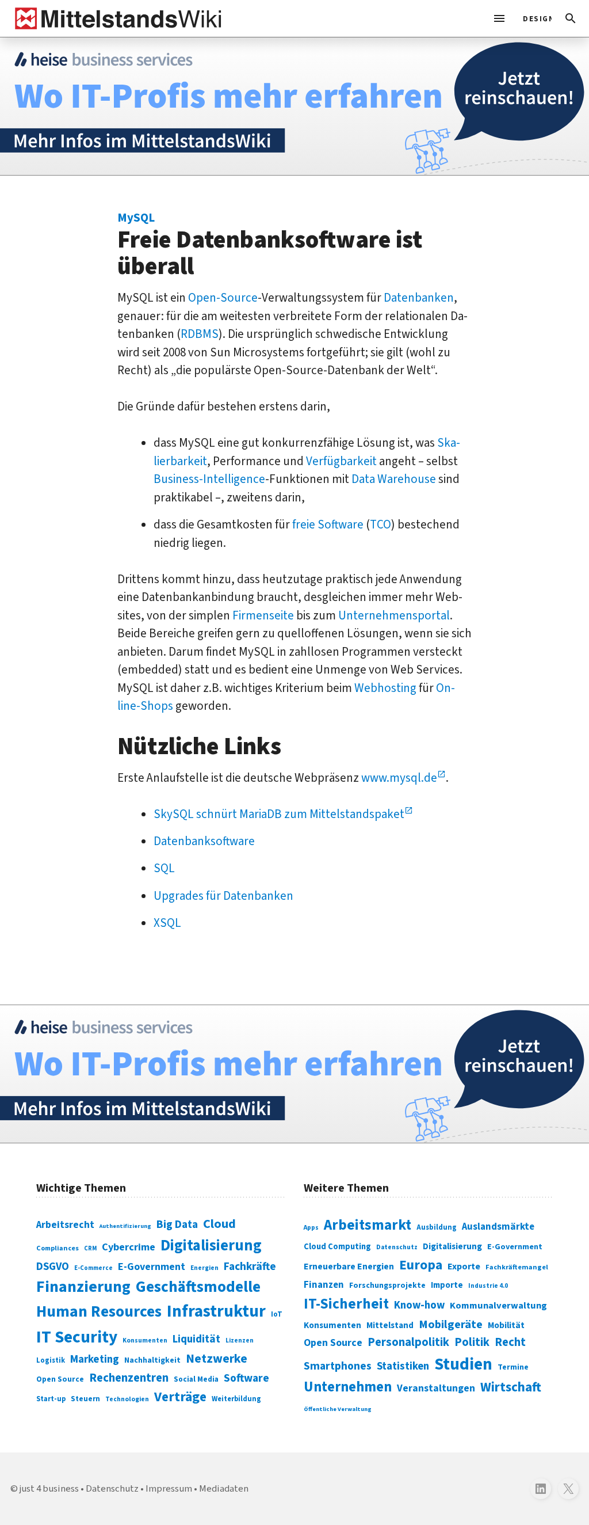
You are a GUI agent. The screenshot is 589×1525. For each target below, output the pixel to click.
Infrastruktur (216, 1311)
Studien (463, 1364)
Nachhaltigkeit (152, 1360)
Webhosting (385, 688)
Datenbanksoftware (204, 841)
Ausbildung (436, 1227)
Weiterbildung (236, 1399)
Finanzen (324, 1285)
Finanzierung (83, 1286)
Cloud (219, 1224)
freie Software (328, 524)
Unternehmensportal (394, 615)
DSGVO (52, 1267)
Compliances (57, 1248)
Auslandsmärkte (498, 1227)
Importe (447, 1285)
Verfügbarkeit (341, 461)
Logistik (50, 1360)
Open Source (60, 1379)
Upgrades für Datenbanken (223, 895)
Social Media (196, 1379)
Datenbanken (419, 297)
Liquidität (196, 1339)
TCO (380, 524)
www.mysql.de (399, 777)
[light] (533, 18)
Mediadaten (223, 1489)
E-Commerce (93, 1268)
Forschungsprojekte (387, 1285)
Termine (513, 1367)
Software (246, 1378)
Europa (420, 1265)
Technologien (127, 1399)
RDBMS (200, 334)
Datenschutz (397, 1247)
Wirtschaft (510, 1387)
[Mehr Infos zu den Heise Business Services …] (294, 106)
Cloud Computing (337, 1247)
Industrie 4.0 (488, 1285)
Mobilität (506, 1325)
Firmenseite (263, 615)
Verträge (180, 1396)
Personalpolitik (408, 1342)
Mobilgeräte (451, 1324)
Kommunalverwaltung (498, 1306)
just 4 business (49, 1489)
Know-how (419, 1305)
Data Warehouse (393, 479)
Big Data (177, 1224)
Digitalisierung (211, 1246)
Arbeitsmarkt (367, 1225)
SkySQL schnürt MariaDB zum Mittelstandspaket (279, 814)
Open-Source (223, 297)
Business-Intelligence (209, 479)
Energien (204, 1268)
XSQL (167, 922)
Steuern (85, 1399)
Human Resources (99, 1311)
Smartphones (338, 1366)
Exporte (464, 1266)
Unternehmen (348, 1387)
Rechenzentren (129, 1378)
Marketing (94, 1359)
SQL (164, 868)
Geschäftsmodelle (198, 1287)
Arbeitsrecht (65, 1225)
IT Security (76, 1337)
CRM (90, 1248)
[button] (570, 18)
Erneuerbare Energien (349, 1266)
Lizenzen (239, 1340)
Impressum (169, 1489)
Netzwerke (216, 1359)
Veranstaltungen (436, 1388)
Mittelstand (390, 1325)
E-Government (151, 1267)
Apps (311, 1227)
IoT (276, 1314)
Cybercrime (128, 1246)
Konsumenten (145, 1340)
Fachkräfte (250, 1266)
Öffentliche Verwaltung (338, 1409)
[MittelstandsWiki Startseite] (116, 18)
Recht (510, 1342)
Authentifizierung (125, 1226)
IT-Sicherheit (346, 1304)
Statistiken (403, 1366)
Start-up (51, 1399)
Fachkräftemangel (516, 1267)
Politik (471, 1342)
